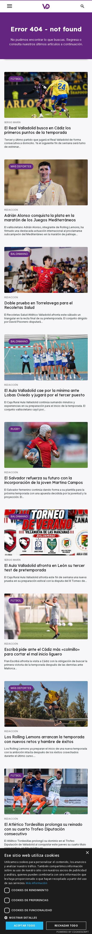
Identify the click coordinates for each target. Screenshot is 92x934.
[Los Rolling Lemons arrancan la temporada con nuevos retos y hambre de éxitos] (46, 704)
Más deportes (21, 166)
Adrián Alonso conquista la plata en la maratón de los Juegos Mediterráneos (40, 218)
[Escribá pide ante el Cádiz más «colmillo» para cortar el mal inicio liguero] (46, 616)
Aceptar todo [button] (24, 925)
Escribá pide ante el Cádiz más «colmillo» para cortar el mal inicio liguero (42, 652)
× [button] (87, 852)
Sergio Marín (12, 122)
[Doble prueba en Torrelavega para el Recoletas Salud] (46, 270)
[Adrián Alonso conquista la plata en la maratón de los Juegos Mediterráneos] (46, 182)
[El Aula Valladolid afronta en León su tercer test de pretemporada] (46, 532)
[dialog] (46, 891)
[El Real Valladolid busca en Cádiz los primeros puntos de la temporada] (46, 95)
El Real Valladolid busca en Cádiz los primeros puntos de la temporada (37, 130)
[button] (46, 917)
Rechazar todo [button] (66, 925)
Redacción (11, 210)
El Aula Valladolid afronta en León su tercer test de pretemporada (44, 568)
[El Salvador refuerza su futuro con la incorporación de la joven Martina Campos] (46, 445)
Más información (36, 883)
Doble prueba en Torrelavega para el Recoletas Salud (38, 305)
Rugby (15, 429)
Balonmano (19, 253)
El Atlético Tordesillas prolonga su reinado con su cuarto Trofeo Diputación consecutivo (43, 829)
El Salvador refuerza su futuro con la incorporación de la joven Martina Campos (43, 480)
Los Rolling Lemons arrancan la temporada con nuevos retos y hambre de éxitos (44, 739)
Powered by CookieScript (72, 931)
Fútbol (16, 78)
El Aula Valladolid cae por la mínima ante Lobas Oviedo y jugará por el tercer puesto (44, 393)
